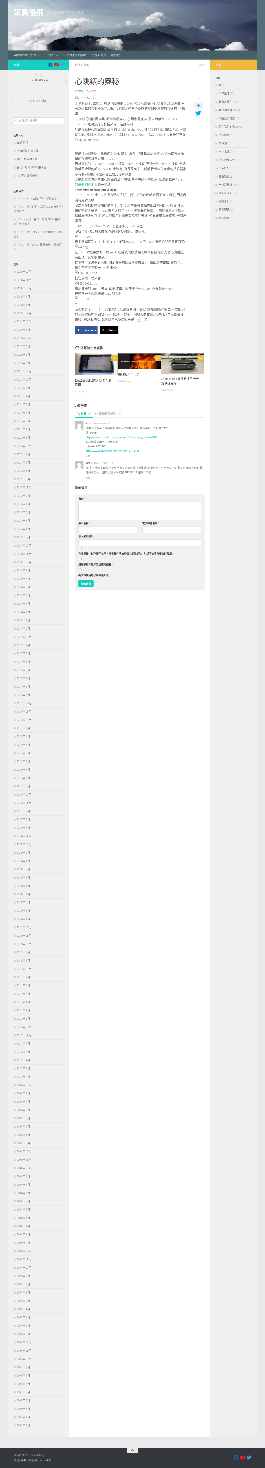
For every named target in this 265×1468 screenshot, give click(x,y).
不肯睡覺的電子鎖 (27, 150)
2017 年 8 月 (23, 645)
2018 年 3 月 (23, 612)
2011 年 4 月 (23, 1002)
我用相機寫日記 (228, 110)
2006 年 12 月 (24, 1342)
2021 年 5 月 (23, 421)
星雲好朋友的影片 (75, 55)
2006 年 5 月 (23, 1400)
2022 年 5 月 (23, 354)
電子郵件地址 (150, 523)
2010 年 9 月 (23, 1043)
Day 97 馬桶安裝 (41, 244)
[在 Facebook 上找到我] (50, 65)
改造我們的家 (227, 118)
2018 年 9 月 (23, 570)
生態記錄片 (99, 55)
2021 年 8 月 (23, 396)
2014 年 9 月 (23, 852)
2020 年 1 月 (23, 479)
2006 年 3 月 (23, 1417)
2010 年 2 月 (23, 1068)
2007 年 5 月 (23, 1301)
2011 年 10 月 (24, 969)
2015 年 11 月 (24, 803)
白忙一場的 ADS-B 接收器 (31, 167)
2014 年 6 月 (23, 869)
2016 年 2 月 (23, 778)
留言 (81, 498)
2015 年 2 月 (23, 827)
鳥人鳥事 (224, 218)
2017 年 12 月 (24, 637)
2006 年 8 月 (23, 1375)
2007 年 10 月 (24, 1267)
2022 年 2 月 (23, 363)
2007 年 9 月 (23, 1276)
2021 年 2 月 (23, 437)
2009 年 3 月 (23, 1135)
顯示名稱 (84, 523)
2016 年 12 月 (24, 703)
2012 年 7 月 (23, 952)
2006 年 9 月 (23, 1367)
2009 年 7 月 (23, 1101)
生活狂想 (224, 168)
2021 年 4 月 (23, 429)
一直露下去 (51, 55)
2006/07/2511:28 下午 (102, 423)
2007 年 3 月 (23, 1317)
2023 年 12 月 (24, 313)
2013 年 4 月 (23, 919)
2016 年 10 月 (24, 720)
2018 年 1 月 (23, 628)
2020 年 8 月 (23, 454)
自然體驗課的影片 (24, 55)
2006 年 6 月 (23, 1392)
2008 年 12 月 (24, 1151)
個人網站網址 (86, 536)
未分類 (223, 143)
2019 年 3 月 (23, 529)
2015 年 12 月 (24, 794)
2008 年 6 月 (23, 1201)
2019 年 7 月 (23, 512)
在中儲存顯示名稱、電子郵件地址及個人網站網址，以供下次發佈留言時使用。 (126, 553)
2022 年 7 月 (23, 346)
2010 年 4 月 (23, 1060)
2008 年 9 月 (23, 1176)
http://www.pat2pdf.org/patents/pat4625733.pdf (113, 451)
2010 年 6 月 (23, 1052)
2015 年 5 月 (23, 819)
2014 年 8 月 (23, 861)
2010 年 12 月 (24, 1027)
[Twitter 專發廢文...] (62, 65)
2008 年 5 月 (23, 1209)
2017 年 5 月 (23, 670)
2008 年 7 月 (23, 1193)
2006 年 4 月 (23, 1408)
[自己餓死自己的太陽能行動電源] (96, 364)
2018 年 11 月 (24, 554)
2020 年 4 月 (23, 471)
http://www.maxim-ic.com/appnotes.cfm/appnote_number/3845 (121, 437)
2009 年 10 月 (24, 1085)
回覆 (88, 456)
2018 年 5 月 (23, 595)
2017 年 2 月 (23, 695)
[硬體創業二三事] (139, 361)
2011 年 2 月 (23, 1018)
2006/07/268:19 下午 (104, 463)
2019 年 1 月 (23, 537)
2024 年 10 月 (24, 288)
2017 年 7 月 (23, 653)
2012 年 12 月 (24, 927)
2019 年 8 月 (23, 504)
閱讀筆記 (224, 201)
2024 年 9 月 (23, 296)
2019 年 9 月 (23, 495)
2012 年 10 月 (24, 944)
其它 (221, 85)
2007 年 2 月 (23, 1325)
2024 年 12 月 (24, 271)
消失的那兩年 (227, 159)
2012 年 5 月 (23, 960)
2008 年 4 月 (23, 1218)
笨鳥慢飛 (28, 12)
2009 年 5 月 (23, 1118)
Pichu (22, 219)
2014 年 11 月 (24, 836)
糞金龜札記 (225, 176)
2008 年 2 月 (23, 1234)
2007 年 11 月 (24, 1259)
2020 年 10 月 (24, 446)
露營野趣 (224, 209)
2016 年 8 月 (23, 736)
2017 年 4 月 (23, 678)
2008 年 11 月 (24, 1159)
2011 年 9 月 (23, 977)
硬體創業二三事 (129, 374)
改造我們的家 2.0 (228, 126)
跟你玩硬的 (82, 65)
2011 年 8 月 (23, 985)
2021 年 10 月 (24, 379)
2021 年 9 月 (23, 388)
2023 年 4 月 (23, 329)
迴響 (85, 413)
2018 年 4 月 (23, 603)
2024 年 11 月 (24, 280)
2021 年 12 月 (24, 371)
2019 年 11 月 (24, 487)
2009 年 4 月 (23, 1126)
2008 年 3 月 (23, 1226)
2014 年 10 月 (24, 844)
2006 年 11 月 (24, 1350)
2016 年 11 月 (24, 711)
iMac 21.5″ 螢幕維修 (43, 232)
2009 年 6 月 (23, 1110)
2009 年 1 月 (23, 1143)
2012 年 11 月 (24, 935)
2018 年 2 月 (23, 620)
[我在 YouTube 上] (56, 65)
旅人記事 (224, 135)
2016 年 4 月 (23, 761)
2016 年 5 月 (23, 753)
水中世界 (224, 151)
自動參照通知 (109, 413)
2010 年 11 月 (24, 1035)
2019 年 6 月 (23, 520)
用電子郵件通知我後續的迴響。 (96, 564)
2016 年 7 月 (23, 744)
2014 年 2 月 (23, 894)
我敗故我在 (225, 101)
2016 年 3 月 (23, 769)
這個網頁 (84, 185)
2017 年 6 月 (23, 661)
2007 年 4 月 (23, 1309)
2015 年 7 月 (23, 811)
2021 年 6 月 (23, 412)
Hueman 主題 (44, 1460)
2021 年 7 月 (23, 404)
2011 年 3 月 (23, 1010)
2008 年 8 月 (23, 1184)
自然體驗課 (225, 184)
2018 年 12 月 (24, 545)
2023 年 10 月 (24, 321)
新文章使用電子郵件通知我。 (94, 575)
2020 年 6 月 (23, 462)
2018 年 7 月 (23, 578)
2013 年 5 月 (23, 910)
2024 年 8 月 (23, 305)
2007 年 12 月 (24, 1251)
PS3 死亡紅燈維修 (27, 175)
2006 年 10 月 (24, 1359)
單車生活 (224, 93)
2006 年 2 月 (23, 1425)
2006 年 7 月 (23, 1384)
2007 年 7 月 (23, 1284)
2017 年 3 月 (23, 686)
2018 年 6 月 (23, 587)
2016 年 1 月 (23, 786)
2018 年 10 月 (24, 562)
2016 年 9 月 (23, 728)
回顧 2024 (22, 142)
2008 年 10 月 (24, 1168)
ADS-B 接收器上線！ (28, 159)
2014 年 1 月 (23, 902)
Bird (80, 91)
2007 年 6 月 (23, 1292)
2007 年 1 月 (23, 1334)
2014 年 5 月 (23, 877)
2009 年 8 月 (23, 1093)
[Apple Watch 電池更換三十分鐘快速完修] (182, 363)
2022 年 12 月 (24, 338)
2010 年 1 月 (23, 1076)
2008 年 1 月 (23, 1242)
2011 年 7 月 (23, 993)
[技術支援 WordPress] (24, 1460)
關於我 (115, 55)
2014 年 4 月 (23, 886)
